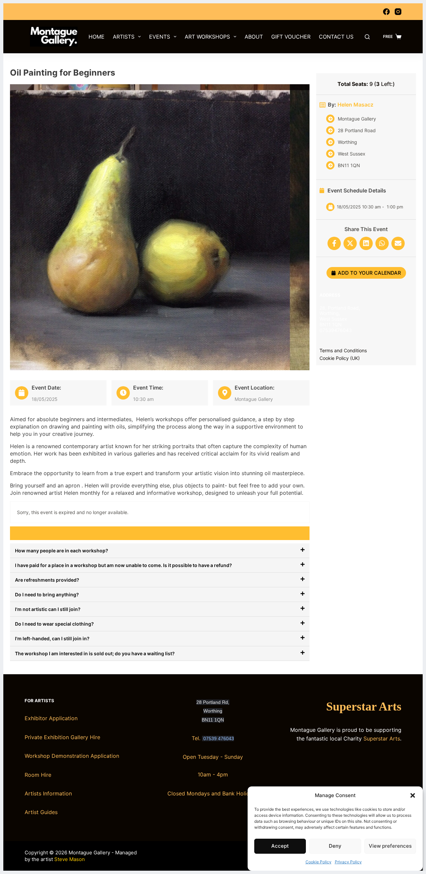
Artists (123, 36)
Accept (280, 846)
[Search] (367, 36)
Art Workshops (207, 36)
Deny (335, 846)
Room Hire (38, 774)
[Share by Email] (398, 243)
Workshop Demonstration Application (72, 755)
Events (159, 36)
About (254, 36)
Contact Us (336, 36)
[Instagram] (398, 11)
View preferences (390, 846)
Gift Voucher (291, 36)
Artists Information (48, 793)
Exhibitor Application (51, 718)
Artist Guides (41, 812)
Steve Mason (69, 859)
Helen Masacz (355, 104)
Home (97, 36)
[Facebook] (386, 11)
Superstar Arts (363, 706)
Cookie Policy (318, 861)
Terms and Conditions (343, 350)
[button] (412, 795)
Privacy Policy (348, 861)
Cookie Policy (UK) (340, 358)
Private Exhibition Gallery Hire (62, 737)
